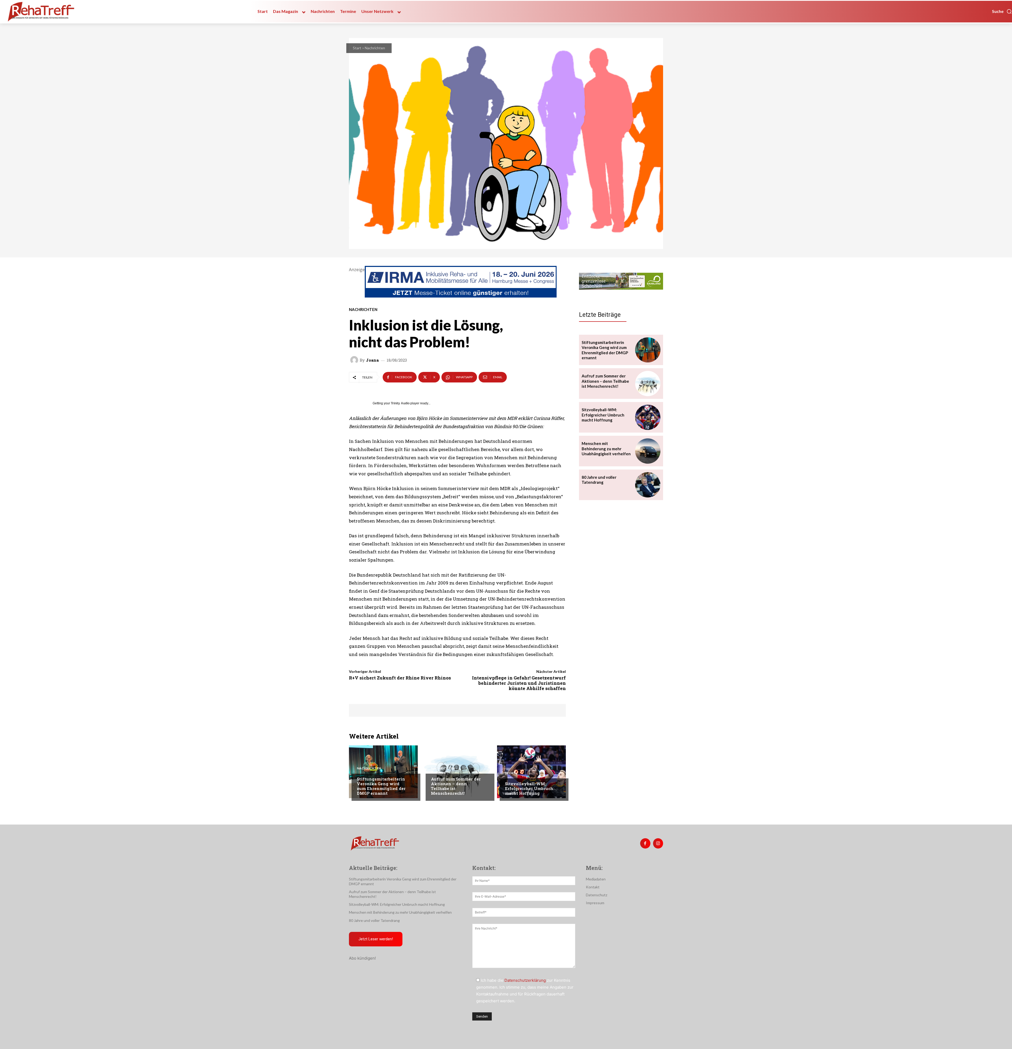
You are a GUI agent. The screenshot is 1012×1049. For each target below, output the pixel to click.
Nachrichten (375, 48)
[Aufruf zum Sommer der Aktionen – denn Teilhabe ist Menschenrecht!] (457, 771)
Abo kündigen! (362, 958)
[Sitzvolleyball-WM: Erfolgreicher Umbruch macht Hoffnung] (531, 771)
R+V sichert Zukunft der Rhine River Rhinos (400, 678)
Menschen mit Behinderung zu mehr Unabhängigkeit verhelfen (606, 448)
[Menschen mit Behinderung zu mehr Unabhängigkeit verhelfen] (647, 451)
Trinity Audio (400, 403)
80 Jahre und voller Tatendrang (599, 480)
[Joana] (355, 360)
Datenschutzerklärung (525, 980)
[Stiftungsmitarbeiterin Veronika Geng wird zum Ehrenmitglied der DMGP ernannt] (383, 771)
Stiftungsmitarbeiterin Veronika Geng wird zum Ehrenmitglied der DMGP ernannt (381, 786)
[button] (1002, 11)
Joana (372, 360)
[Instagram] (658, 843)
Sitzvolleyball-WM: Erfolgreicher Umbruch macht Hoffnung (529, 788)
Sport (510, 773)
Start (357, 48)
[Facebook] (645, 843)
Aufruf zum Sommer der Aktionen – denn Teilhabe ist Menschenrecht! (456, 786)
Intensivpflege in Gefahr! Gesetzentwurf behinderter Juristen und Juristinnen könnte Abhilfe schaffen (519, 683)
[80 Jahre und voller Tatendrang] (647, 484)
